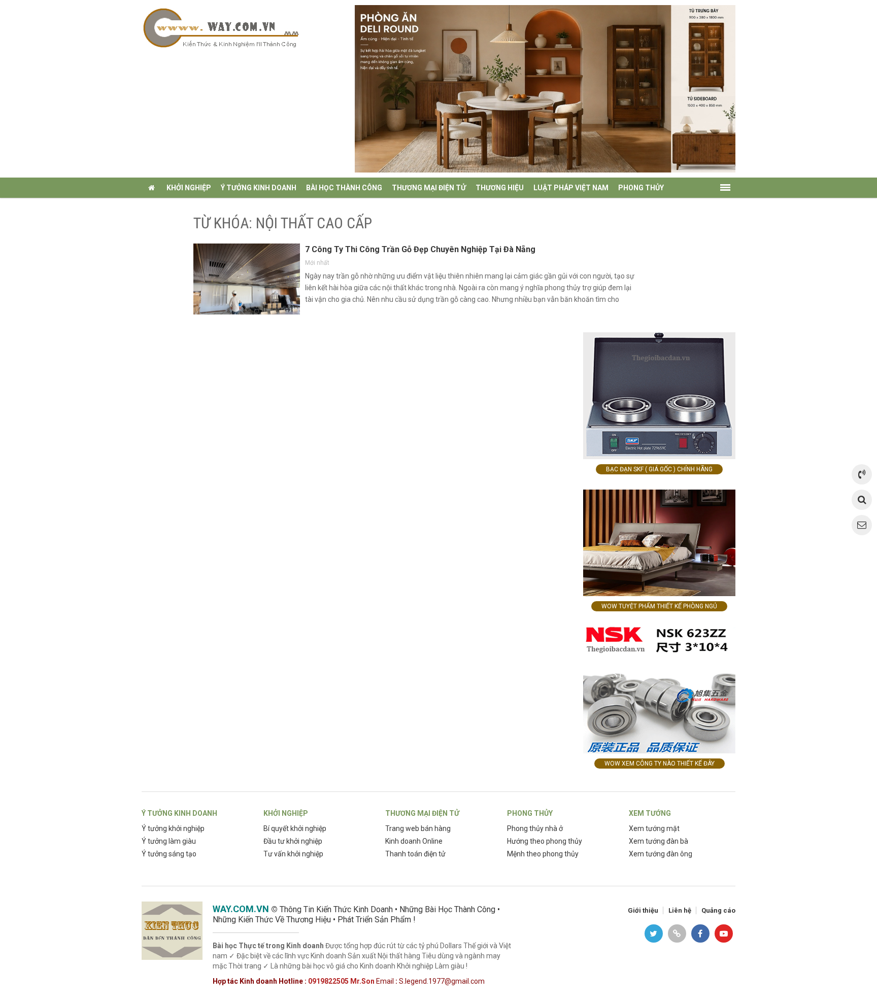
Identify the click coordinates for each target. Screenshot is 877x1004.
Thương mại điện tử (429, 188)
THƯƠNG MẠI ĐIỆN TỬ (422, 813)
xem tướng (167, 208)
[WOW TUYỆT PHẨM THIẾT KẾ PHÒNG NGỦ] (659, 542)
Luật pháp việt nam (571, 188)
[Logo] (220, 27)
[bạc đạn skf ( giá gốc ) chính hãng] (659, 395)
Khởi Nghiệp (188, 188)
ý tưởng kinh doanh (258, 188)
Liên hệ (679, 910)
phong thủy (641, 188)
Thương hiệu (500, 188)
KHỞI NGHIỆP (285, 813)
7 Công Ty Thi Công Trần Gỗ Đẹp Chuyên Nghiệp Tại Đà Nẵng (420, 249)
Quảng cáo (718, 910)
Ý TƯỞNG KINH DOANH (179, 813)
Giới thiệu (643, 910)
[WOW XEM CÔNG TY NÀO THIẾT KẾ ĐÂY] (659, 689)
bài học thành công (344, 188)
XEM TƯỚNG (650, 813)
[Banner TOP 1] (545, 88)
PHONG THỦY (530, 813)
